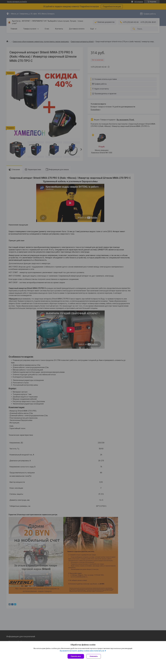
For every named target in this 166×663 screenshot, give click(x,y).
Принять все (76, 656)
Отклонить (94, 656)
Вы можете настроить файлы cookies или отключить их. (82, 651)
